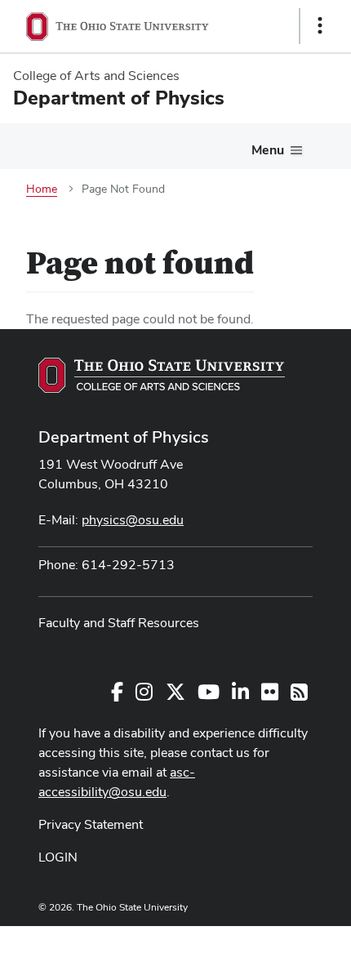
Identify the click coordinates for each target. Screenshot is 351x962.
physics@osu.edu (133, 519)
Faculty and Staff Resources (118, 622)
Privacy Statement (90, 824)
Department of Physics (123, 437)
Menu (267, 149)
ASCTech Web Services (262, 939)
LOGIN (58, 857)
